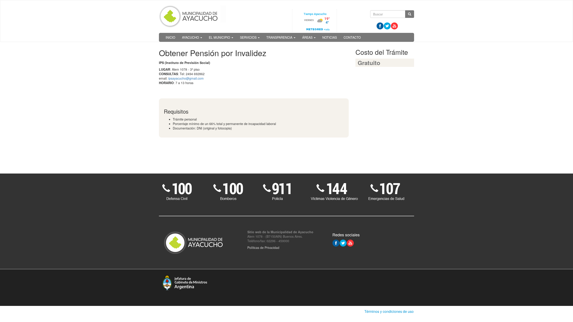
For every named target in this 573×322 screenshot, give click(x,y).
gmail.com (196, 78)
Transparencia (279, 37)
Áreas (307, 37)
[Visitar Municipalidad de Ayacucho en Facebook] (380, 25)
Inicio (170, 37)
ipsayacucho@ (178, 78)
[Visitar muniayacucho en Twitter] (387, 25)
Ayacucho (191, 37)
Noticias (329, 37)
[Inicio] (192, 16)
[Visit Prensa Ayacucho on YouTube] (394, 25)
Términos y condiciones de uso (389, 311)
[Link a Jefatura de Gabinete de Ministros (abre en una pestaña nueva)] (184, 282)
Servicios (248, 37)
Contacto (352, 37)
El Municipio (220, 37)
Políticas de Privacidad (263, 247)
